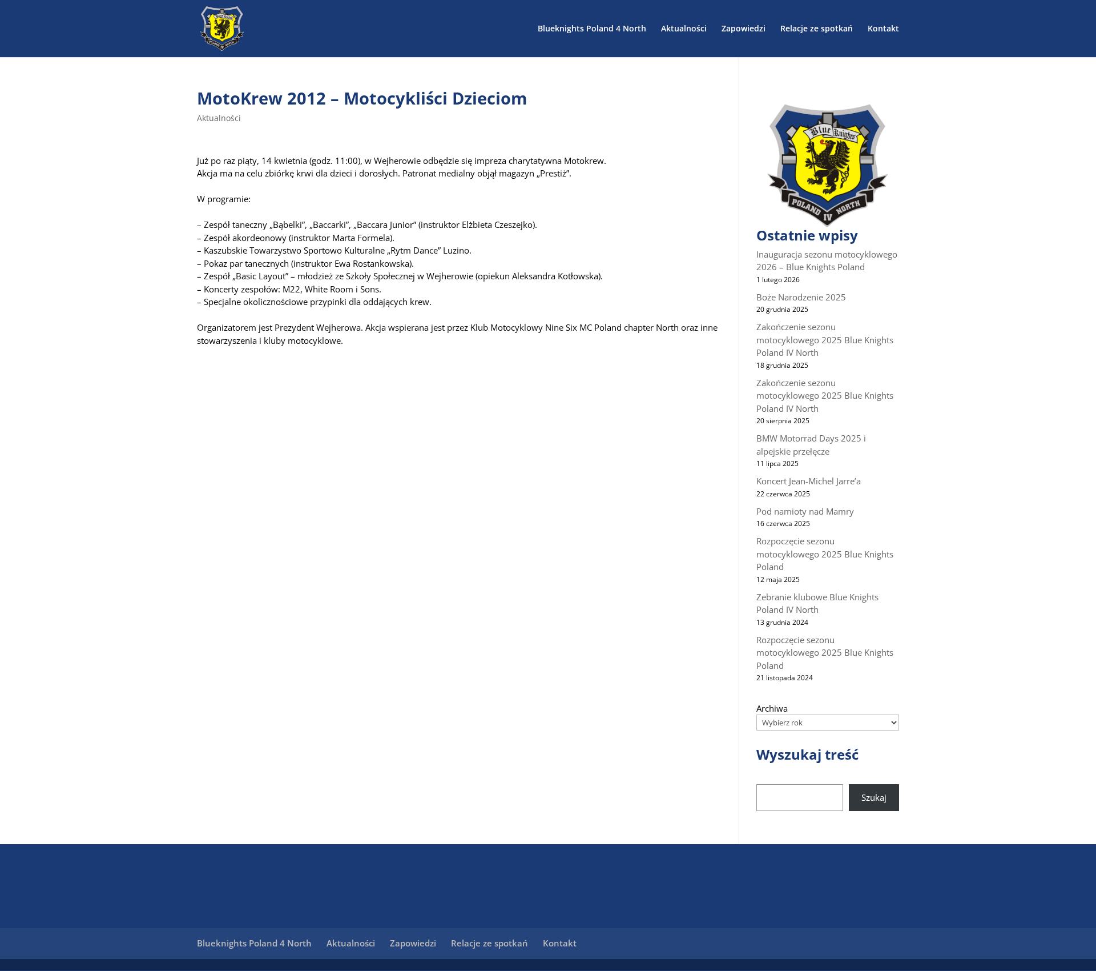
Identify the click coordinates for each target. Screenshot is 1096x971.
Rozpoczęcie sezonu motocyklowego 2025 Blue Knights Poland (824, 553)
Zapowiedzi (743, 29)
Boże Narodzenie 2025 (801, 297)
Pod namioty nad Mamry (805, 511)
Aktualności (684, 29)
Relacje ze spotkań (816, 29)
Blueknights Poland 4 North (592, 29)
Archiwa (772, 708)
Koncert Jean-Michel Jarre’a (808, 481)
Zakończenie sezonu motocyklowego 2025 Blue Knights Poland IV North (824, 339)
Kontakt (883, 29)
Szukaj (874, 797)
